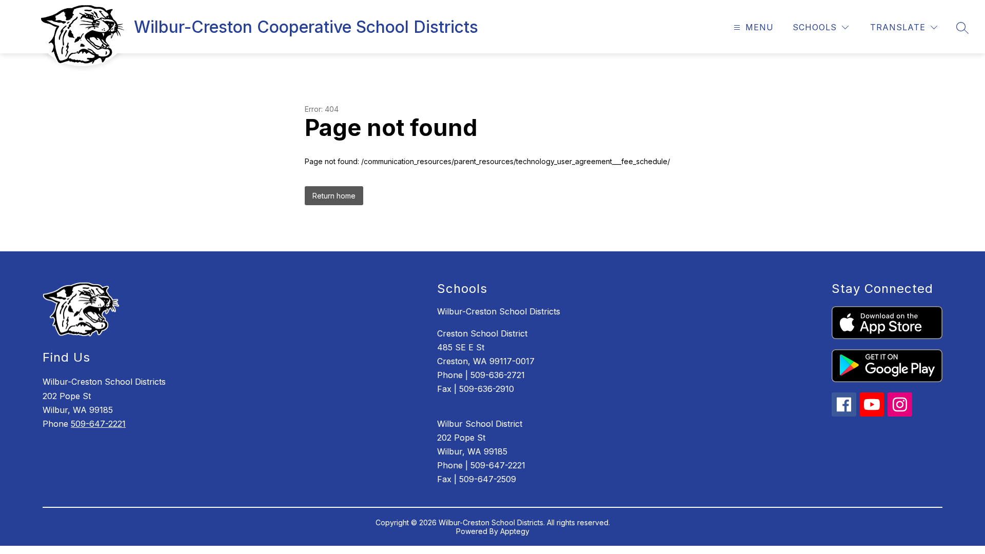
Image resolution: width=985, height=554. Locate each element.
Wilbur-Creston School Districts (498, 311)
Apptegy (514, 531)
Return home (334, 195)
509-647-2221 (98, 424)
